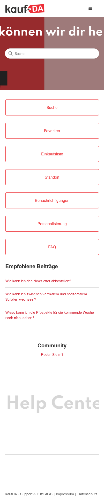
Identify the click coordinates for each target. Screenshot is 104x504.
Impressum (65, 493)
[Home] (25, 8)
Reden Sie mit (52, 354)
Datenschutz (87, 493)
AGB (48, 493)
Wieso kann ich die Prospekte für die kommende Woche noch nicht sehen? (49, 315)
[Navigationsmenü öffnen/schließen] (90, 9)
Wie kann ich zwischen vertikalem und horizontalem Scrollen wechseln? (46, 296)
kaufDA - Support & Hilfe (24, 493)
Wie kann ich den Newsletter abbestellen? (38, 280)
